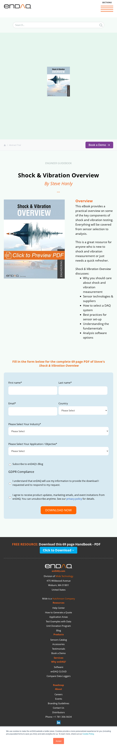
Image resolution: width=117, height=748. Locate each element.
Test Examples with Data (58, 621)
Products (58, 634)
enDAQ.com (58, 570)
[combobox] (58, 25)
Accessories (58, 644)
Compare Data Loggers (59, 676)
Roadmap (58, 685)
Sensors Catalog (58, 639)
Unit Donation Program (58, 625)
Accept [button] (58, 741)
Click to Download (57, 550)
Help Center (58, 607)
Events (58, 698)
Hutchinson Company (63, 598)
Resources (58, 602)
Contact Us (58, 707)
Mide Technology (64, 576)
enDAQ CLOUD (59, 671)
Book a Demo (58, 653)
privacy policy (74, 498)
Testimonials (58, 648)
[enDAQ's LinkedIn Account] (58, 723)
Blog (58, 630)
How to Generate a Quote (58, 612)
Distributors (58, 712)
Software (58, 667)
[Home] (5, 145)
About (58, 688)
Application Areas (58, 616)
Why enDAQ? (58, 661)
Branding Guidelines (58, 703)
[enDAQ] (17, 7)
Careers (58, 694)
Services (58, 657)
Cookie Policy (88, 733)
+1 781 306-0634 (62, 716)
